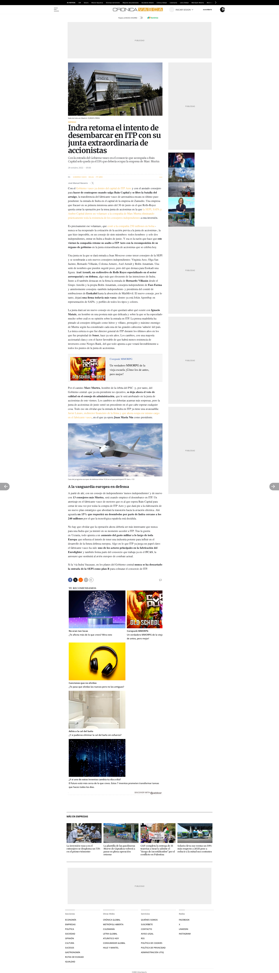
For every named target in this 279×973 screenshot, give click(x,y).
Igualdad (70, 961)
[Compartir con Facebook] (70, 580)
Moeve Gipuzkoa (97, 2)
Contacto (146, 929)
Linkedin (183, 929)
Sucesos (69, 947)
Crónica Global (162, 2)
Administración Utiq (152, 952)
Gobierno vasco (80, 177)
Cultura (69, 943)
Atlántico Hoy (111, 938)
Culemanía (173, 2)
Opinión (69, 938)
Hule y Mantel (111, 947)
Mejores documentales (131, 2)
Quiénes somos (149, 919)
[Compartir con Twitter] (75, 580)
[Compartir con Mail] (86, 580)
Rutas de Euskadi (74, 957)
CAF (79, 2)
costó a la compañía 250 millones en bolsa (130, 226)
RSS (143, 938)
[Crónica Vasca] (139, 9)
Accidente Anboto (148, 2)
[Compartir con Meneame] (80, 580)
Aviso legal (147, 933)
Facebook (184, 919)
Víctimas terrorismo (113, 2)
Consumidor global (114, 943)
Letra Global (184, 2)
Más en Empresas (77, 816)
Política (69, 929)
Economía (70, 919)
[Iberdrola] (153, 18)
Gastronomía (72, 952)
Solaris (86, 2)
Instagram (185, 933)
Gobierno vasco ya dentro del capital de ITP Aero (103, 188)
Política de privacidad (153, 947)
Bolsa (91, 177)
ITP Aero (99, 177)
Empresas (72, 122)
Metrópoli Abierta (198, 2)
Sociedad (70, 933)
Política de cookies (151, 943)
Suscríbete (147, 924)
